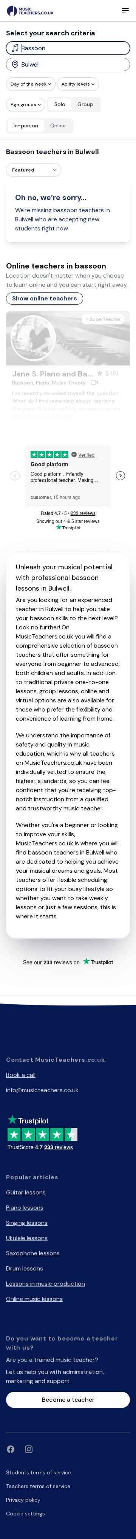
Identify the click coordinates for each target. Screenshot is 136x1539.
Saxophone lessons (33, 1253)
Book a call (21, 1075)
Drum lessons (24, 1268)
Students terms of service (38, 1472)
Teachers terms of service (38, 1486)
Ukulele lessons (27, 1238)
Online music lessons (34, 1299)
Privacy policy (23, 1499)
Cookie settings (25, 1513)
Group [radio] (85, 104)
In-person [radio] (26, 125)
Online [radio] (58, 125)
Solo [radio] (59, 104)
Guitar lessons (26, 1192)
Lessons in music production (45, 1284)
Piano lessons (24, 1208)
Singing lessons (27, 1223)
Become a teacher (68, 1400)
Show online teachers (44, 298)
